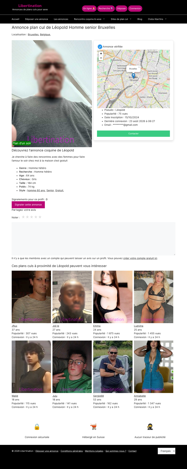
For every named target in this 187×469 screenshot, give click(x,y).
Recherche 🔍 (106, 8)
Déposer (121, 8)
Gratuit (59, 190)
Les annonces (61, 19)
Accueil (15, 19)
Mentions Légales (94, 451)
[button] (133, 76)
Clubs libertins (155, 19)
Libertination (30, 6)
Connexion (135, 8)
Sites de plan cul (119, 19)
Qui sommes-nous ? (115, 451)
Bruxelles (33, 34)
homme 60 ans (36, 190)
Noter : (16, 217)
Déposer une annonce (36, 19)
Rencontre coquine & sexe (87, 19)
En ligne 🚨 (89, 8)
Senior (50, 190)
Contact (132, 451)
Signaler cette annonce (28, 204)
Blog (139, 19)
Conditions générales (72, 451)
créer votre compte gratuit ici (140, 258)
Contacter (133, 133)
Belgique (45, 34)
